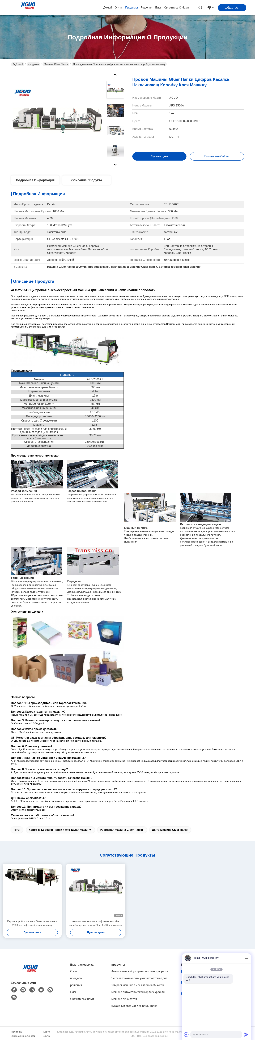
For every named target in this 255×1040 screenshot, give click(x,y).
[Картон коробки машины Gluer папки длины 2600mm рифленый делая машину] (32, 891)
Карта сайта (46, 1033)
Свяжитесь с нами (176, 7)
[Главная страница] (30, 972)
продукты (131, 7)
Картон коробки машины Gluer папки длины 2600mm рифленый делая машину (32, 923)
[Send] (246, 1034)
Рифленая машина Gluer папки (121, 829)
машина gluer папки (56, 64)
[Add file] (186, 1034)
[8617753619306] (50, 990)
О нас (118, 7)
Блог (158, 7)
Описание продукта (86, 180)
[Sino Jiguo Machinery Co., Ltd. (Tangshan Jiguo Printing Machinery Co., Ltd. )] (28, 7)
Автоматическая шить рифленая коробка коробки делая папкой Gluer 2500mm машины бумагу (95, 923)
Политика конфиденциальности (23, 1033)
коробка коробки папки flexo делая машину (60, 829)
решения (146, 7)
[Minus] (246, 958)
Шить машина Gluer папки (170, 829)
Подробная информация (35, 180)
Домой (107, 7)
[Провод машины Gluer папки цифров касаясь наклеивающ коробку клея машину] (57, 118)
